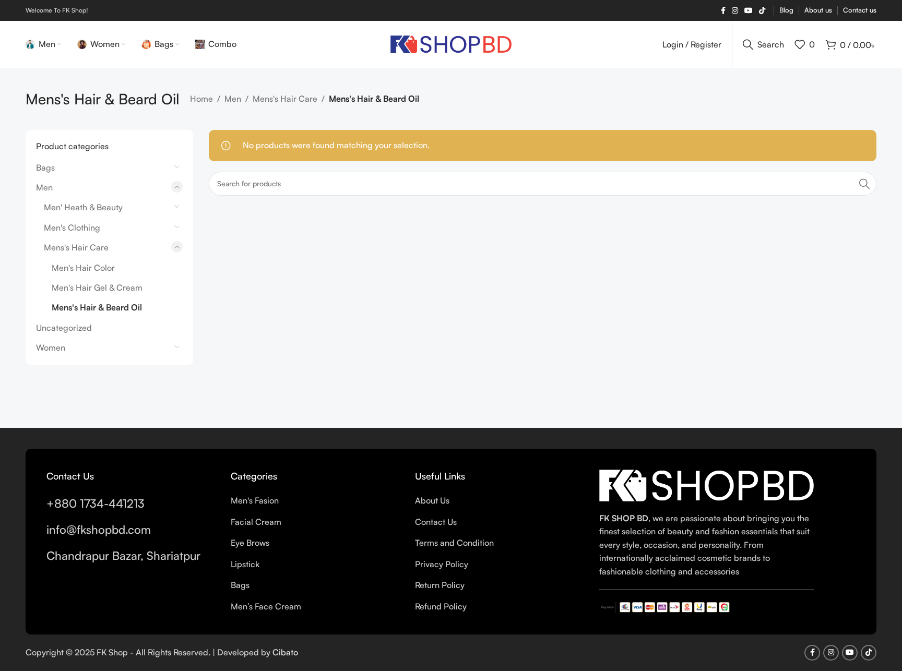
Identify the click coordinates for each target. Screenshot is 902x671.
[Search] (864, 184)
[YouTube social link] (748, 11)
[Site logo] (451, 43)
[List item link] (130, 503)
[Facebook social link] (723, 11)
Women (50, 347)
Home (201, 98)
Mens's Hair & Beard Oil (97, 307)
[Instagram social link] (735, 11)
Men (232, 98)
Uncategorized (64, 327)
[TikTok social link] (762, 11)
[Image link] (706, 484)
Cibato (285, 652)
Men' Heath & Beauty (83, 207)
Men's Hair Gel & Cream (97, 287)
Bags (45, 167)
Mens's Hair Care (285, 98)
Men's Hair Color (83, 267)
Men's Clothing (72, 227)
